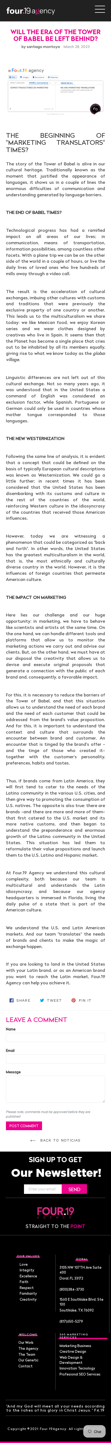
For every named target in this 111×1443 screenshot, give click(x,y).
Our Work (25, 1342)
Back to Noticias (59, 1140)
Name (11, 1029)
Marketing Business (75, 1345)
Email (10, 1050)
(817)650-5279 (71, 1321)
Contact (25, 1366)
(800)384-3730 (72, 1289)
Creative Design (73, 1351)
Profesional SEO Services (80, 1374)
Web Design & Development (71, 1360)
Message (13, 1071)
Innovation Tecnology (77, 1368)
